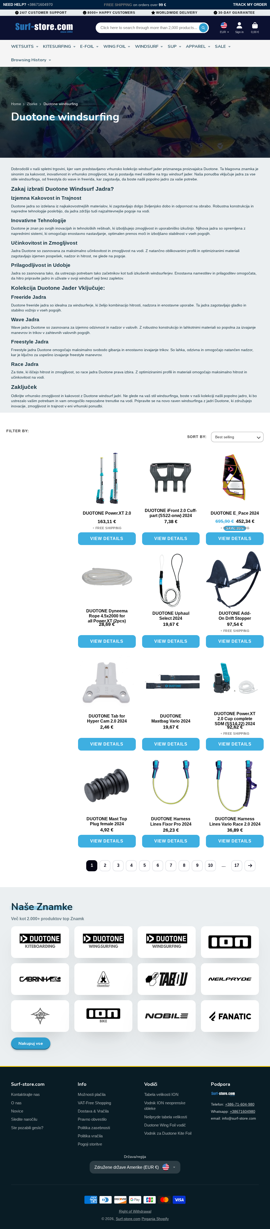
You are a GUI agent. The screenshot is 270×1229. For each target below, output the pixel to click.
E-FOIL (87, 46)
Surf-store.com (128, 1219)
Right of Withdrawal (135, 1211)
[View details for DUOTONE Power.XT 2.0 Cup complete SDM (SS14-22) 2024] (235, 684)
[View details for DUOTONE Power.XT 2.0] (107, 479)
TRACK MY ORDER (250, 4)
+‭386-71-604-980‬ (239, 1104)
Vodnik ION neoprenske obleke (164, 1106)
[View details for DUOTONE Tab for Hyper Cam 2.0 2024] (107, 684)
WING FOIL (114, 46)
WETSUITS (22, 46)
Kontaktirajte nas (25, 1094)
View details (106, 538)
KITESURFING (57, 46)
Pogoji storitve (90, 1144)
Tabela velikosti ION (161, 1094)
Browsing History (28, 60)
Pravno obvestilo (92, 1119)
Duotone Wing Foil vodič (165, 1125)
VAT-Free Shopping (94, 1103)
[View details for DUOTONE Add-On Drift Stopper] (235, 581)
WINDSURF (146, 46)
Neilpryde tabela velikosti (165, 1117)
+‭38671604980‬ (242, 1111)
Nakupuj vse (30, 1043)
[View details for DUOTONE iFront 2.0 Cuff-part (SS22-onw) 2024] (171, 479)
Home (16, 104)
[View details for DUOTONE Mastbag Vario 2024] (171, 684)
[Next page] (249, 865)
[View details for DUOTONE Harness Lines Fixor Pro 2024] (171, 787)
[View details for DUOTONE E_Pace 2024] (235, 479)
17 (236, 865)
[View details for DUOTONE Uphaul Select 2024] (171, 581)
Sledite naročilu (24, 1119)
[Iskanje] (203, 27)
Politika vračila (90, 1136)
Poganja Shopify (155, 1219)
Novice (17, 1111)
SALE (220, 46)
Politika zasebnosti (94, 1127)
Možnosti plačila (91, 1094)
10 (210, 865)
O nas (16, 1103)
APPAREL (196, 46)
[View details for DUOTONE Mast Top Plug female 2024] (107, 787)
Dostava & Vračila (93, 1111)
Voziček (255, 28)
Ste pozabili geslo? (27, 1127)
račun (239, 28)
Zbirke (32, 104)
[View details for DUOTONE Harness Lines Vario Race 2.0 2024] (235, 787)
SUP (172, 46)
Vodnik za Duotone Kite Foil (167, 1133)
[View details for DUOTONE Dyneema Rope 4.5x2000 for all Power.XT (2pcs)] (107, 581)
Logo (44, 28)
